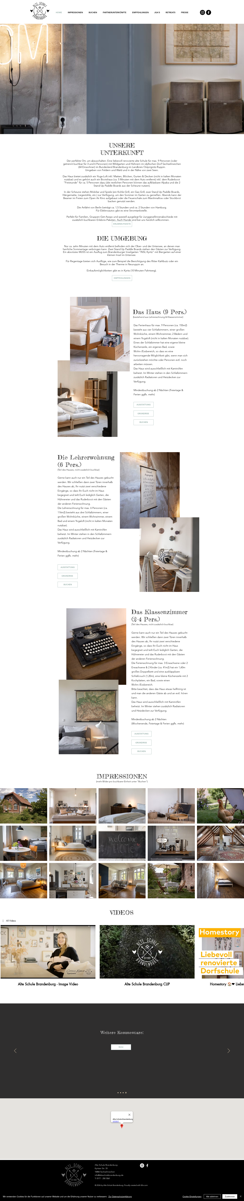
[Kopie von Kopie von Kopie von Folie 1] (126, 1092)
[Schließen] (240, 1196)
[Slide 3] (119, 128)
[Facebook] (208, 12)
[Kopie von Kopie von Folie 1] (123, 1092)
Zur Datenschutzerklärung (120, 1196)
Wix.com (144, 1185)
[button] (9, 921)
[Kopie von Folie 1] (120, 1092)
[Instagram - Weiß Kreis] (142, 1165)
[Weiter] (228, 79)
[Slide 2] (124, 128)
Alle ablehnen (212, 1196)
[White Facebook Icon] (147, 1165)
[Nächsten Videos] (240, 951)
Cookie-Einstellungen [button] (192, 1196)
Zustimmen (230, 1196)
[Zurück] (15, 79)
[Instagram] (202, 12)
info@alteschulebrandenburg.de (109, 1175)
